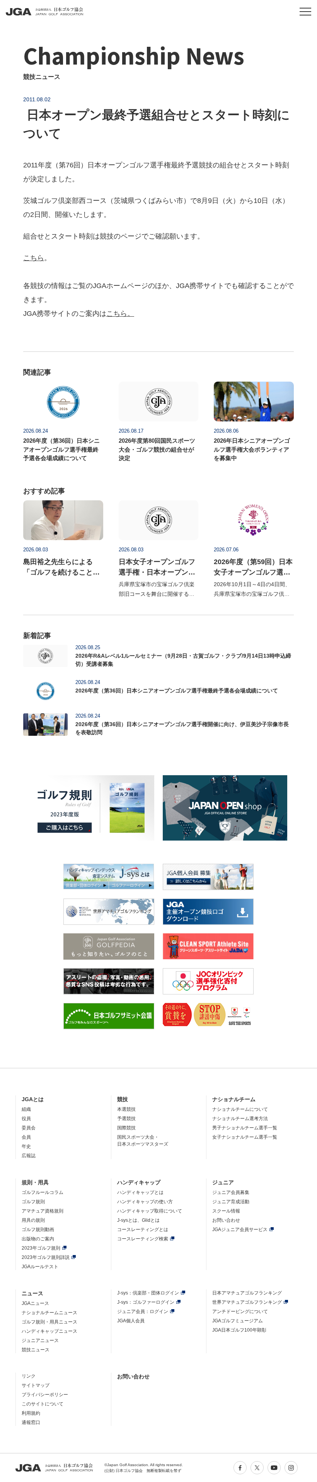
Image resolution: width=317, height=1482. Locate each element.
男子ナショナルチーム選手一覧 (244, 1128)
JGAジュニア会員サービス (240, 1229)
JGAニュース (35, 1303)
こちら (33, 258)
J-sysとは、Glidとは (138, 1220)
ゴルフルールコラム (42, 1192)
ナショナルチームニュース (49, 1312)
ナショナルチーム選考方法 (240, 1118)
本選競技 (126, 1109)
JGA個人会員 (131, 1320)
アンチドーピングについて (240, 1311)
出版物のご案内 (38, 1239)
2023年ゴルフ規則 (41, 1248)
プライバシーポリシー (45, 1394)
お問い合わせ (226, 1220)
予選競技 (126, 1118)
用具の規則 (33, 1220)
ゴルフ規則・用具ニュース (49, 1322)
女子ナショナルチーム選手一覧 (244, 1137)
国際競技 (126, 1128)
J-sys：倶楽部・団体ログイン (148, 1293)
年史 (26, 1146)
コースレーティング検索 (142, 1239)
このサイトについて (42, 1404)
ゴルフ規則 (33, 1201)
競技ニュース (35, 1349)
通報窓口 (31, 1422)
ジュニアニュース (40, 1340)
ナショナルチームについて (240, 1109)
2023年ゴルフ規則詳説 (46, 1257)
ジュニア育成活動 (230, 1201)
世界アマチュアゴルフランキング (247, 1302)
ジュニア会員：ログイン (142, 1311)
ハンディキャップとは (140, 1192)
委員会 (29, 1128)
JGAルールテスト (40, 1266)
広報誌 (29, 1155)
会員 (26, 1137)
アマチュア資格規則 (42, 1211)
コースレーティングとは (142, 1229)
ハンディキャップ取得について (149, 1211)
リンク (29, 1376)
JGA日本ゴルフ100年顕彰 (239, 1330)
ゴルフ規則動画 (38, 1229)
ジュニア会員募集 (230, 1192)
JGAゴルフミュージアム (237, 1320)
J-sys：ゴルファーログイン (145, 1302)
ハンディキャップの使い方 (145, 1201)
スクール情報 (226, 1211)
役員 (26, 1118)
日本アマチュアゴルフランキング (247, 1293)
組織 (26, 1109)
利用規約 (31, 1413)
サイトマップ (35, 1385)
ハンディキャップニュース (49, 1331)
